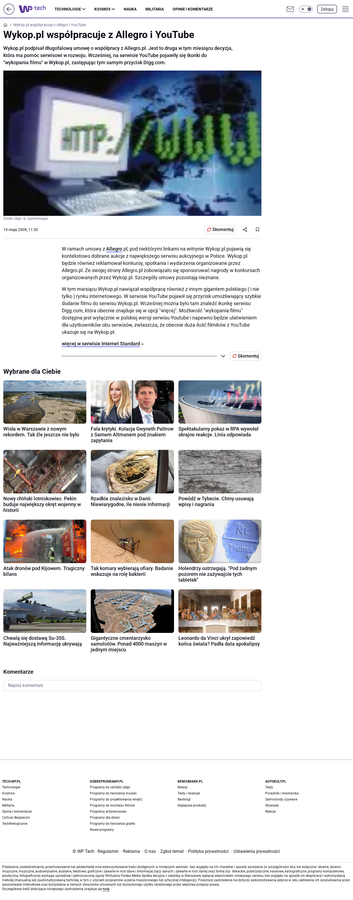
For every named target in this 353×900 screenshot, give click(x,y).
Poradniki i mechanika (282, 793)
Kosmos (102, 9)
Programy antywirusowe (108, 811)
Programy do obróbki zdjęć (110, 787)
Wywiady (272, 805)
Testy (269, 787)
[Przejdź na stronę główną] (9, 13)
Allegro (114, 249)
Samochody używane (281, 799)
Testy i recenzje (189, 793)
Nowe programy (102, 830)
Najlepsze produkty (192, 805)
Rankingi (184, 799)
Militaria (154, 9)
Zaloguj (327, 9)
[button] (306, 9)
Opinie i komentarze (193, 9)
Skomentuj (223, 229)
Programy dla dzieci (105, 818)
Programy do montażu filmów (112, 805)
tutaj (106, 889)
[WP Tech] (37, 9)
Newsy (183, 787)
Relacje (270, 811)
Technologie (68, 9)
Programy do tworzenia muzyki (113, 793)
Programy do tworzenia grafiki (112, 824)
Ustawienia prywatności (255, 851)
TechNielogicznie (14, 824)
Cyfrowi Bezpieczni (16, 818)
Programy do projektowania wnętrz (116, 799)
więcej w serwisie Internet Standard (101, 343)
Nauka (130, 9)
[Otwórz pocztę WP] (290, 9)
